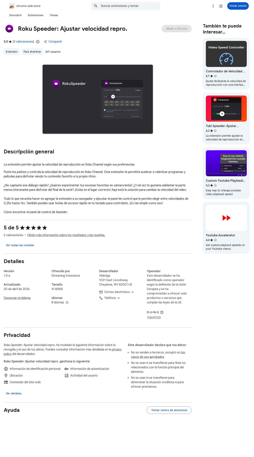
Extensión (12, 51)
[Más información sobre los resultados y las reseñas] (162, 312)
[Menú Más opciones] (213, 6)
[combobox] (130, 6)
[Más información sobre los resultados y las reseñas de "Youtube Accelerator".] (215, 240)
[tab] (15, 15)
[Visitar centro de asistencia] (169, 410)
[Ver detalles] (14, 393)
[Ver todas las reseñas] (20, 245)
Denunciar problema (17, 298)
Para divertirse (32, 51)
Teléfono (110, 298)
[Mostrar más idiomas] (67, 302)
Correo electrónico (117, 292)
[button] (221, 6)
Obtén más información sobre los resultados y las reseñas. (66, 235)
